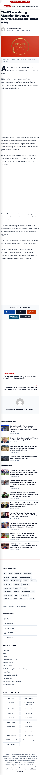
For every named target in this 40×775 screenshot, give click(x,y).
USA (15, 599)
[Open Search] (38, 1)
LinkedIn (15, 316)
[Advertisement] (20, 99)
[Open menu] (2, 2)
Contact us (29, 6)
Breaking (7, 6)
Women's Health (28, 731)
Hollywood (7, 584)
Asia (10, 573)
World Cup (23, 599)
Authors (5, 653)
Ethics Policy (7, 666)
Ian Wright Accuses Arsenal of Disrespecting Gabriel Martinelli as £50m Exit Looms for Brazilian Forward (23, 545)
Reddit (32, 312)
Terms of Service (8, 684)
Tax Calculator (29, 735)
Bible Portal (28, 726)
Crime (6, 581)
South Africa (8, 595)
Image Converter (29, 698)
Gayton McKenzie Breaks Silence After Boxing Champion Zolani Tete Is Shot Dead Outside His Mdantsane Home (24, 494)
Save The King (11, 722)
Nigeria (17, 588)
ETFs (26, 581)
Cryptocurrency (16, 581)
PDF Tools (11, 698)
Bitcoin (6, 577)
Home (14, 6)
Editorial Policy (8, 662)
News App (6, 672)
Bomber (11, 717)
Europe (33, 581)
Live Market (11, 731)
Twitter (22, 312)
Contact (5, 656)
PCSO (24, 588)
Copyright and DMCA (10, 659)
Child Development (11, 740)
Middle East (7, 588)
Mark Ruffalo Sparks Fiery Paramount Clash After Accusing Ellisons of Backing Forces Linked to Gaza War (23, 514)
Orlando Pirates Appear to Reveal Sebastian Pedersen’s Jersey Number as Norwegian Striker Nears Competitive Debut (23, 483)
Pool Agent (7, 591)
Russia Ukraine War (28, 591)
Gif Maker (11, 702)
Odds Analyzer (11, 744)
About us (6, 650)
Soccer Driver (11, 726)
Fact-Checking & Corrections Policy (15, 669)
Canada (14, 577)
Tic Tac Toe (29, 713)
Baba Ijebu (27, 573)
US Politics (7, 599)
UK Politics (23, 595)
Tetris (28, 722)
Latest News (21, 6)
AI (5, 573)
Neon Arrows (29, 717)
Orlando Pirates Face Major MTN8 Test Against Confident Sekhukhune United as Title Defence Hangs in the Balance (23, 472)
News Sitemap (22, 606)
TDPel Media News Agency (20, 1)
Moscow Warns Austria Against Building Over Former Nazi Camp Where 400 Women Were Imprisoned (23, 448)
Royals (16, 591)
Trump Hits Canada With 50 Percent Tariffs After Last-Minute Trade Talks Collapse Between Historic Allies (24, 504)
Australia (18, 573)
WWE (32, 599)
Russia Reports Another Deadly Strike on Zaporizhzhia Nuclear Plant (23, 457)
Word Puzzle (28, 709)
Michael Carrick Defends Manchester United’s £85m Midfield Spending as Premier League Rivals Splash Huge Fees (23, 535)
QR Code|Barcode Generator (29, 703)
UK (16, 595)
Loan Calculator (11, 735)
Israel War (26, 584)
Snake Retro (11, 713)
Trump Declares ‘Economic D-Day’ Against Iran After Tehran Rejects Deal (24, 439)
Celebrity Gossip (25, 577)
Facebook (11, 312)
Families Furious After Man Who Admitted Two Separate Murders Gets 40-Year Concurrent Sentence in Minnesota (24, 525)
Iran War (16, 584)
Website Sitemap (8, 606)
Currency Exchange (29, 740)
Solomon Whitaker (15, 28)
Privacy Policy (7, 678)
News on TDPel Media (10, 675)
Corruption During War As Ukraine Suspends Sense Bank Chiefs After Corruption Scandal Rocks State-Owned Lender (23, 428)
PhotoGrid (11, 709)
